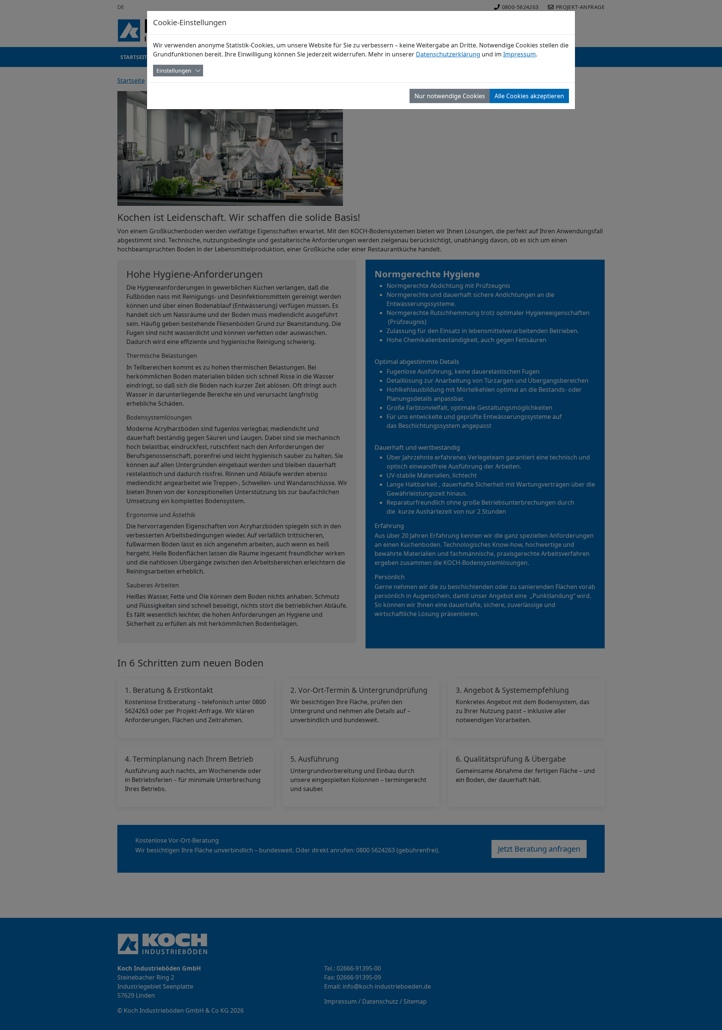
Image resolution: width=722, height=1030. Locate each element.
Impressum (519, 54)
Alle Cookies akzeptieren (529, 96)
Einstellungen (173, 70)
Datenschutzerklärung (448, 54)
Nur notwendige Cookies (449, 96)
